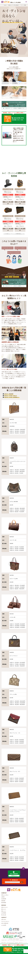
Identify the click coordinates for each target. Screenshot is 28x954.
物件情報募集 (3, 902)
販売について (3, 909)
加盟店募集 (3, 900)
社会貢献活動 (3, 898)
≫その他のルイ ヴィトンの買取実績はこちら (14, 233)
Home (5, 5)
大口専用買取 (3, 912)
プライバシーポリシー (5, 921)
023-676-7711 (18, 118)
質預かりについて (4, 907)
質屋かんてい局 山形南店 (13, 5)
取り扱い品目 (3, 914)
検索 (21, 882)
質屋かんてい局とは (4, 894)
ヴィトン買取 (23, 5)
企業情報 (2, 896)
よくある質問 (3, 925)
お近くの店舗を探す (4, 923)
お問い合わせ (3, 919)
